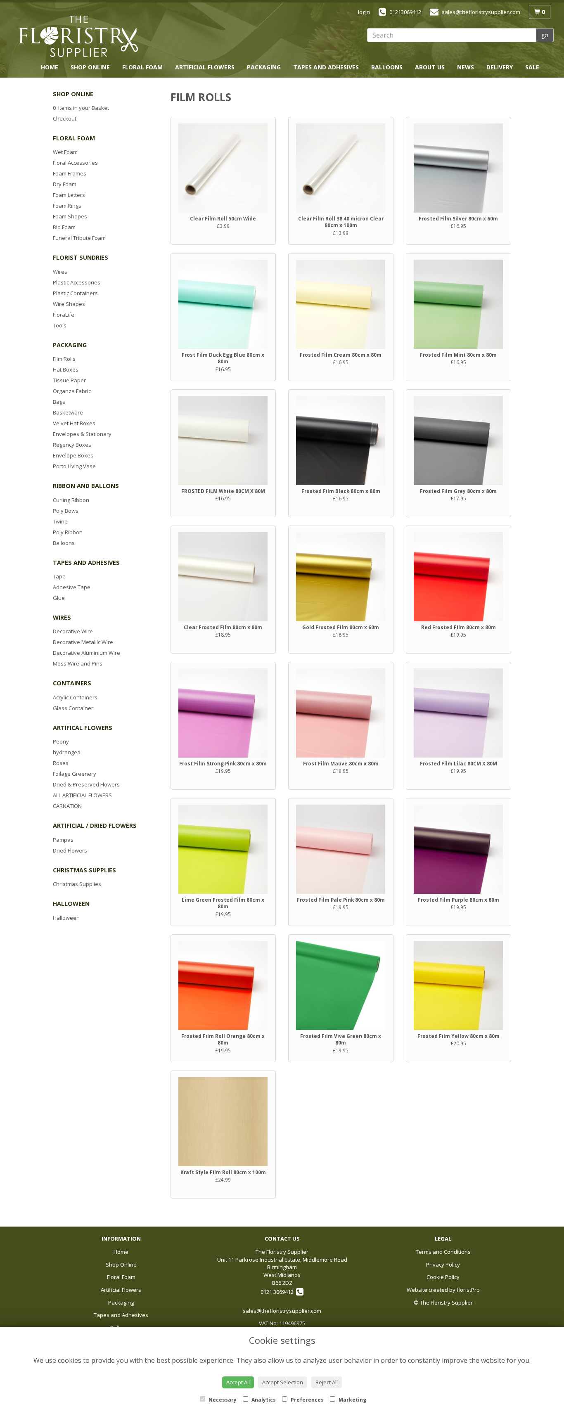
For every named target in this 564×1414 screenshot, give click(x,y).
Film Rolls (64, 358)
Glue (59, 598)
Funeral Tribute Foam (79, 238)
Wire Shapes (69, 304)
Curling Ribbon (71, 500)
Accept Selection (282, 1382)
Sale (532, 67)
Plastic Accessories (76, 282)
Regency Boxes (72, 444)
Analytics (263, 1399)
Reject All (326, 1382)
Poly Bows (65, 510)
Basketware (68, 412)
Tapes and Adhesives (326, 67)
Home (49, 67)
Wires (60, 271)
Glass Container (73, 708)
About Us (430, 67)
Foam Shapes (70, 216)
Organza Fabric (72, 391)
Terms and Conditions (443, 1251)
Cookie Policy (443, 1277)
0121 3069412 (278, 1292)
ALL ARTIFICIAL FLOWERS (82, 795)
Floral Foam (142, 67)
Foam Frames (69, 173)
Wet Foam (65, 152)
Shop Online (90, 67)
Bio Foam (64, 227)
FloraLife (63, 314)
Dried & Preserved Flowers (86, 784)
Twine (60, 521)
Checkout (64, 118)
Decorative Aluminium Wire (86, 652)
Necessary (222, 1399)
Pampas (63, 839)
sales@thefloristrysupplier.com (282, 1311)
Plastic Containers (75, 293)
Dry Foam (64, 184)
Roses (61, 763)
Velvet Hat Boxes (74, 423)
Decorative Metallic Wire (83, 642)
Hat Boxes (65, 369)
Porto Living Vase (74, 466)
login (364, 12)
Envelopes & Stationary (82, 434)
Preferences (306, 1399)
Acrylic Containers (75, 697)
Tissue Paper (69, 380)
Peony (61, 741)
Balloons (387, 67)
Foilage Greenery (74, 773)
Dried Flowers (70, 850)
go (544, 35)
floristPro (468, 1289)
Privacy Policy (443, 1264)
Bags (59, 401)
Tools (59, 325)
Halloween (66, 917)
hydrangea (67, 752)
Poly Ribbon (68, 532)
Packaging (264, 67)
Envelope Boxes (73, 455)
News (465, 67)
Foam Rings (67, 205)
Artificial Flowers (205, 67)
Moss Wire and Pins (77, 663)
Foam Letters (69, 195)
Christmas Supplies (77, 884)
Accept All (238, 1382)
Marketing (351, 1399)
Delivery (499, 67)
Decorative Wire (73, 631)
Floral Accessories (75, 162)
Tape (59, 576)
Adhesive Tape (71, 587)
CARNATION (67, 806)
